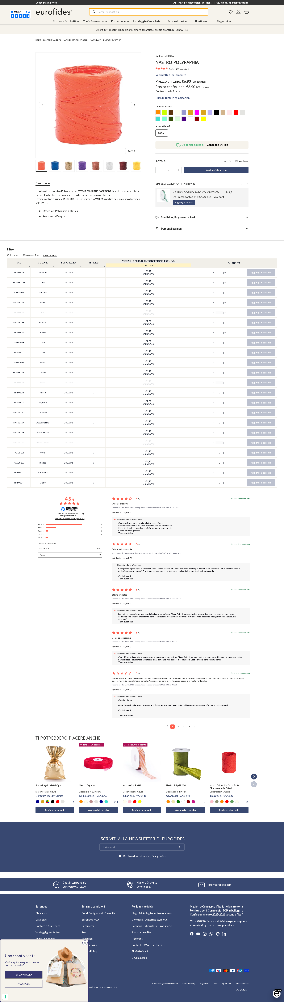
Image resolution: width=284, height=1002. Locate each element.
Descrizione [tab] (43, 183)
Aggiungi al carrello (216, 169)
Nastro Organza (87, 785)
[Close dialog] (85, 942)
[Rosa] (129, 801)
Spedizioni (87, 938)
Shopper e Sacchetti (64, 21)
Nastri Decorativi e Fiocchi (75, 40)
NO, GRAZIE (24, 983)
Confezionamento (93, 21)
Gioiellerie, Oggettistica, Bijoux (149, 919)
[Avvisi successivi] (194, 727)
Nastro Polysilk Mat (176, 785)
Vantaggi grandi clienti (48, 932)
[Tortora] (217, 801)
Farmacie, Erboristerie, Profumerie (152, 925)
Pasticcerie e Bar (141, 932)
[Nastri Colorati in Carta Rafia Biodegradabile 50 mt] (229, 762)
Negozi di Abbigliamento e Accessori (153, 913)
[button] (246, 12)
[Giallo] (140, 801)
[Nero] (52, 801)
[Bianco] (183, 801)
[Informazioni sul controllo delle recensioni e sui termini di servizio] (83, 514)
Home (38, 40)
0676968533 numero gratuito (232, 2)
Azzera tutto (50, 255)
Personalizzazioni (177, 21)
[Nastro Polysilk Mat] (185, 762)
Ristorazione (118, 21)
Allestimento (202, 21)
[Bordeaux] (188, 801)
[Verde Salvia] (232, 801)
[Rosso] (57, 801)
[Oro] (42, 801)
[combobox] (148, 12)
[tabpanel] (88, 203)
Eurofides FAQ (90, 919)
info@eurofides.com (219, 884)
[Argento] (62, 801)
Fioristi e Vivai (140, 951)
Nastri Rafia (95, 40)
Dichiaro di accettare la (144, 856)
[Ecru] (173, 801)
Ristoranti (137, 938)
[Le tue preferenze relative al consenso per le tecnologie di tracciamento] (5, 997)
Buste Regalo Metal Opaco (49, 785)
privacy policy (158, 856)
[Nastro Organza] (98, 762)
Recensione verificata (241, 498)
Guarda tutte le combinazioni (172, 97)
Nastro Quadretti (132, 785)
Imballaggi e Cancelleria (146, 21)
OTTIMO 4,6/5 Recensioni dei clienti (192, 2)
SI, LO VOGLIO (24, 974)
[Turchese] (106, 801)
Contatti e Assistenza (48, 925)
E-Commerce (139, 957)
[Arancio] (81, 801)
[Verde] (178, 801)
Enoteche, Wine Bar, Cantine (148, 945)
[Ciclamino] (193, 801)
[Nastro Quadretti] (142, 762)
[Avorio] (86, 801)
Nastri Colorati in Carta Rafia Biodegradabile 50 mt (224, 786)
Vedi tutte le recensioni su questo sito (69, 519)
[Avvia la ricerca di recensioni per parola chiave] (100, 555)
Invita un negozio (45, 938)
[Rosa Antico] (91, 801)
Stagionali (222, 21)
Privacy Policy (89, 945)
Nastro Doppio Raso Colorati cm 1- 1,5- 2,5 (202, 192)
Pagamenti (88, 925)
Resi (84, 932)
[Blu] (37, 801)
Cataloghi (41, 919)
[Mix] (47, 801)
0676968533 (144, 886)
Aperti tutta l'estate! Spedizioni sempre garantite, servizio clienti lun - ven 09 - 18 (142, 29)
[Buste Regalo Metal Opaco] (55, 762)
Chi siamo (41, 913)
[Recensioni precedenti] (167, 726)
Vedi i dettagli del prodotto (170, 74)
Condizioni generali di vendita (98, 913)
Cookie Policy (89, 951)
